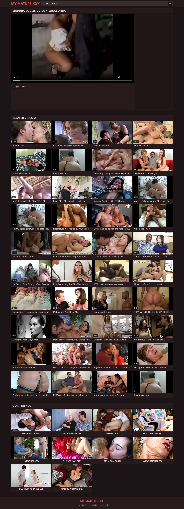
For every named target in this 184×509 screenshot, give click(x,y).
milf (24, 86)
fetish (16, 86)
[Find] (170, 4)
